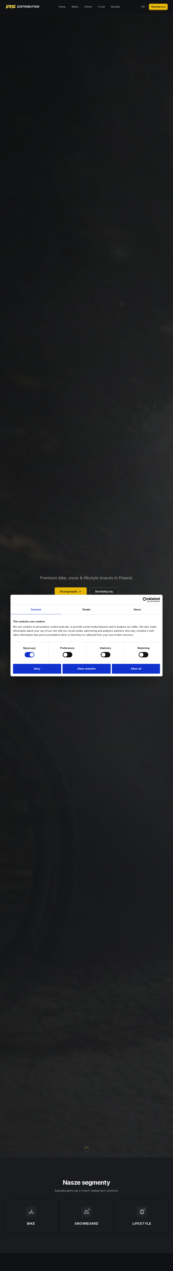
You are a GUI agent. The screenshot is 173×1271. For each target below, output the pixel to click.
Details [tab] (86, 609)
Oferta (88, 6)
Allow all (136, 668)
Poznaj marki (68, 591)
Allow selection (86, 668)
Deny (37, 668)
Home (62, 6)
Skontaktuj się (104, 591)
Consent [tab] (36, 609)
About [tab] (137, 609)
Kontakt (115, 6)
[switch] (67, 654)
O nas (101, 6)
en (143, 6)
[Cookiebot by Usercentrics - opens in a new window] (145, 599)
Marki (75, 6)
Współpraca (158, 6)
